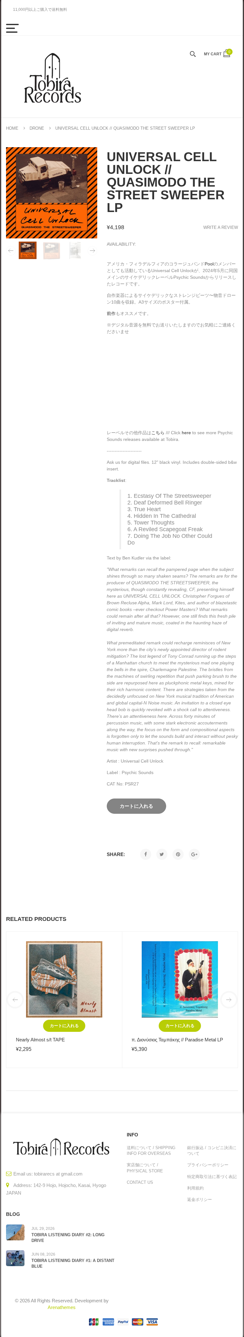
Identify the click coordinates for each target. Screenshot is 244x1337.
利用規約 (195, 1188)
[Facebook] (145, 854)
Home (12, 128)
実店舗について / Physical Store (145, 1167)
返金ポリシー (199, 1199)
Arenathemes (62, 1307)
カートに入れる (64, 1025)
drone (37, 128)
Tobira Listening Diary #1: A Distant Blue (72, 1263)
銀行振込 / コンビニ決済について (211, 1150)
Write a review (220, 227)
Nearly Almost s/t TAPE (40, 1039)
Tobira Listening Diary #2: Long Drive (68, 1237)
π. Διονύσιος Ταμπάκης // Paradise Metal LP (177, 1039)
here (186, 432)
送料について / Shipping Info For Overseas (151, 1150)
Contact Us (140, 1182)
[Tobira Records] (52, 76)
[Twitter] (161, 854)
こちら (158, 432)
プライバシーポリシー (207, 1164)
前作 (111, 313)
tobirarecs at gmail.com (58, 1173)
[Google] (194, 854)
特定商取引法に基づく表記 (212, 1176)
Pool (209, 263)
